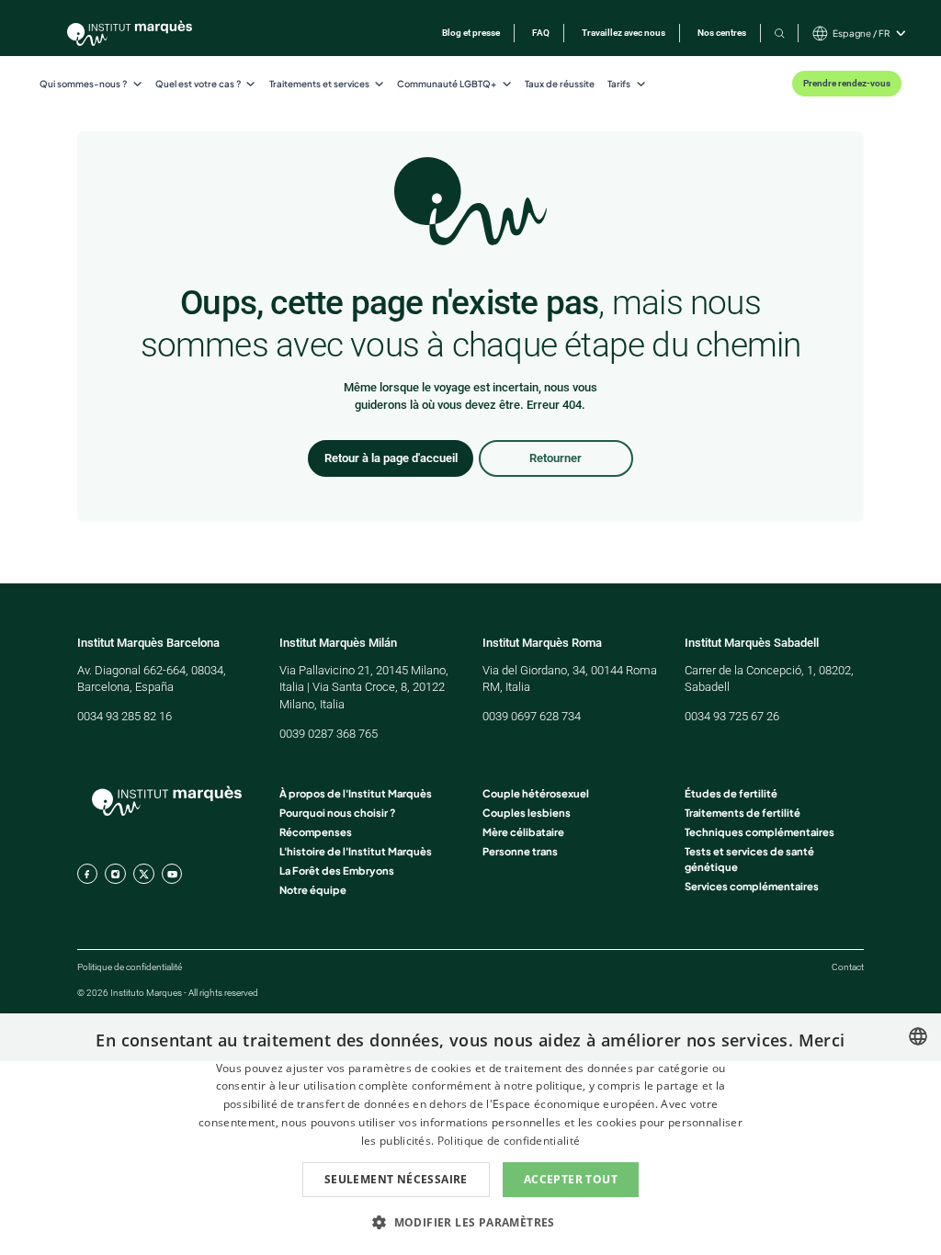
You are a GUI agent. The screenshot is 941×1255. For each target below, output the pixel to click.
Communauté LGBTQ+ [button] (446, 83)
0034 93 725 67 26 (732, 716)
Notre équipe (312, 889)
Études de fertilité (731, 792)
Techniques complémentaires (759, 831)
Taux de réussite (560, 83)
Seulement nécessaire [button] (396, 1179)
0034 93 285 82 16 (124, 716)
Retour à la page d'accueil (391, 458)
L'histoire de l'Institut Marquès (355, 850)
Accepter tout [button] (571, 1179)
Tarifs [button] (618, 83)
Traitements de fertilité (742, 812)
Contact (848, 967)
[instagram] (115, 874)
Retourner (555, 458)
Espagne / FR (861, 33)
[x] (143, 874)
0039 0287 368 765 (328, 734)
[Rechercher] (780, 33)
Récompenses (315, 831)
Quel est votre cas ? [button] (198, 83)
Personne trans (520, 850)
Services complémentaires (752, 885)
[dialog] (470, 1134)
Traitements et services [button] (319, 83)
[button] (470, 1222)
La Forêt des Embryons (336, 870)
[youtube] (172, 874)
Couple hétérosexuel (535, 792)
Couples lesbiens (526, 812)
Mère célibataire (523, 831)
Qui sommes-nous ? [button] (83, 83)
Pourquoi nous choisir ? (337, 812)
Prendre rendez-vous (846, 83)
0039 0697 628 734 (531, 716)
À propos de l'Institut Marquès (355, 792)
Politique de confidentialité (129, 967)
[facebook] (87, 874)
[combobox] (918, 1036)
